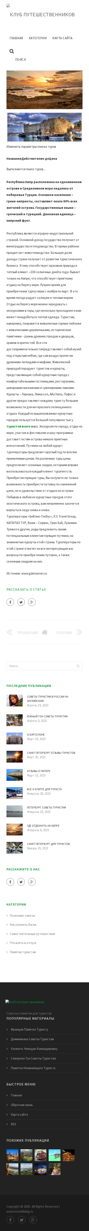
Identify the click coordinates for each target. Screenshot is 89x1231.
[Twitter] (21, 602)
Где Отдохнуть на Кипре (43, 826)
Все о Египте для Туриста (44, 789)
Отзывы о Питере (39, 771)
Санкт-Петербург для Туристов (48, 844)
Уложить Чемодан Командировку (34, 1049)
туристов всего (18, 426)
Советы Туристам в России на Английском (47, 699)
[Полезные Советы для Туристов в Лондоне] (40, 1155)
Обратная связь (22, 1105)
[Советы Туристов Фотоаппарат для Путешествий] (54, 1169)
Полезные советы (22, 915)
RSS (13, 1124)
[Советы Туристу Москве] (40, 1169)
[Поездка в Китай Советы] (26, 1155)
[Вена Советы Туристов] (69, 1155)
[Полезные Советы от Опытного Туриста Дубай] (12, 1169)
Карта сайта (62, 38)
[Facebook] (10, 602)
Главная (16, 38)
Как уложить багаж (23, 924)
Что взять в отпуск (23, 943)
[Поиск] (78, 666)
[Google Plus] (32, 602)
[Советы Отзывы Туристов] (54, 1155)
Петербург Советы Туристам (46, 807)
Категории (38, 38)
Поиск (20, 59)
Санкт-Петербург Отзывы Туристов (51, 753)
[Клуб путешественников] (40, 13)
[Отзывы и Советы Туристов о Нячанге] (26, 1169)
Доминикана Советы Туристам (32, 1039)
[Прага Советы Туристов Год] (12, 1155)
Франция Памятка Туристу (29, 1029)
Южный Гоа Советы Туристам (47, 716)
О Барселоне (36, 734)
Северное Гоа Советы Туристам (33, 1058)
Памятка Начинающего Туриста (33, 1068)
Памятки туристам (23, 952)
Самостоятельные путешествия (32, 934)
